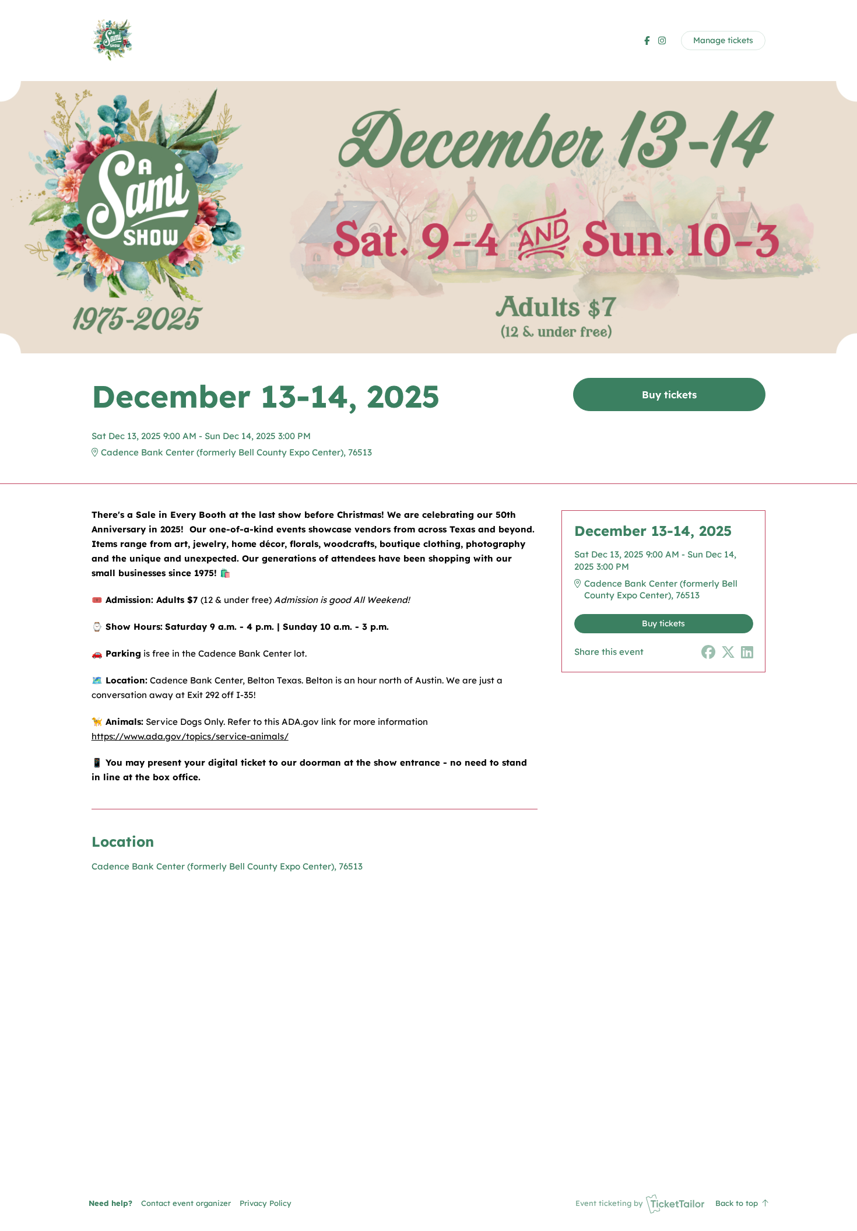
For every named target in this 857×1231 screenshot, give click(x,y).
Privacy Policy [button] (265, 1203)
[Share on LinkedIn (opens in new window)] (747, 652)
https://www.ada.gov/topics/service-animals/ (190, 736)
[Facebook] (646, 40)
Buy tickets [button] (669, 394)
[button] (186, 1203)
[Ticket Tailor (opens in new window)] (675, 1204)
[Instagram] (662, 40)
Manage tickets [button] (723, 40)
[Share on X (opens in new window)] (728, 652)
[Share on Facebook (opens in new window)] (708, 652)
